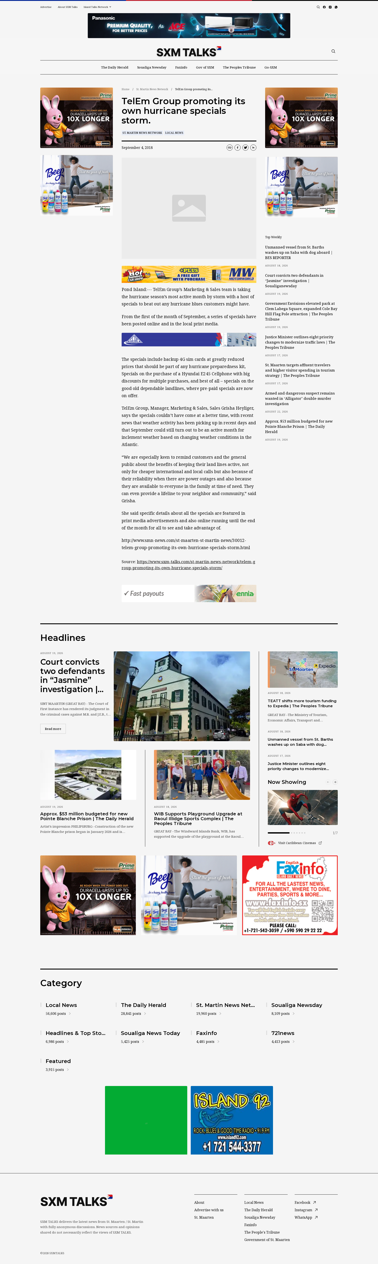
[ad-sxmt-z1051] (76, 185)
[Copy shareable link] (230, 148)
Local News (174, 133)
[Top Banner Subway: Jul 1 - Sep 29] (189, 25)
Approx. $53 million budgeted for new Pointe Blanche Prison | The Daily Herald (299, 426)
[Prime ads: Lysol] (76, 118)
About (199, 1202)
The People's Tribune (262, 1232)
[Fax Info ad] (290, 895)
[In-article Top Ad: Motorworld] (189, 274)
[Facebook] (324, 7)
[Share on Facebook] (237, 148)
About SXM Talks (67, 7)
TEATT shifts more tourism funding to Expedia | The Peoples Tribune (302, 703)
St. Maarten (204, 1217)
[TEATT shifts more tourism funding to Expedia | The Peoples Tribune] (303, 669)
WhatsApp (303, 1217)
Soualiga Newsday (152, 67)
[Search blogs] (318, 7)
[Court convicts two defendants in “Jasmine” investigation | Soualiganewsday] (182, 696)
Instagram (303, 1210)
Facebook (302, 1202)
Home (126, 89)
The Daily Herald (114, 67)
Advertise (46, 7)
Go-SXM (270, 67)
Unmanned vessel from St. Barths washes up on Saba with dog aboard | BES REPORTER (299, 252)
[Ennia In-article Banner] (189, 593)
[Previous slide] (328, 782)
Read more (55, 728)
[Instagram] (330, 7)
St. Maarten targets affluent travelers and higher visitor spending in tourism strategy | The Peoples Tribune (300, 370)
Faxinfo (181, 67)
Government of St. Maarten (267, 1239)
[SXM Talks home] (188, 51)
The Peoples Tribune (239, 67)
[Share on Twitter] (245, 148)
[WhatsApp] (336, 7)
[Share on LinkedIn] (253, 148)
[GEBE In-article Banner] (189, 339)
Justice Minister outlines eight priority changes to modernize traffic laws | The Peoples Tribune (300, 342)
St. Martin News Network (152, 89)
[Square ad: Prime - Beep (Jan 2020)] (146, 1120)
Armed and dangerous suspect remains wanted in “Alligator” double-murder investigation (300, 398)
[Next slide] (335, 782)
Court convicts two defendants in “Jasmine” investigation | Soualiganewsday (294, 280)
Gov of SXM (205, 67)
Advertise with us (209, 1210)
